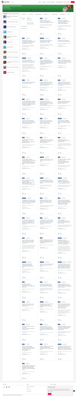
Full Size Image (29, 20)
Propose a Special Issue (7, 8)
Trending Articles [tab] (54, 14)
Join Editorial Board (6, 7)
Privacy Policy (50, 391)
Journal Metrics (24, 26)
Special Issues (46, 14)
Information (62, 14)
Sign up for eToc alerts (30, 22)
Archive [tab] (68, 14)
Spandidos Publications (30, 386)
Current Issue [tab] (30, 14)
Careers (28, 388)
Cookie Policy (56, 390)
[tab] (24, 14)
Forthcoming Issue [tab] (38, 14)
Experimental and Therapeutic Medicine (12, 5)
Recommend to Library (30, 23)
